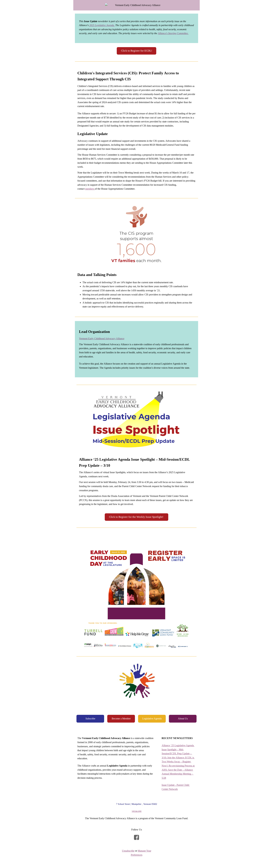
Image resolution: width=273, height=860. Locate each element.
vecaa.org (136, 811)
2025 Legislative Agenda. (102, 25)
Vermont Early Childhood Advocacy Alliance (101, 338)
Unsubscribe (128, 850)
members (90, 188)
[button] (136, 51)
